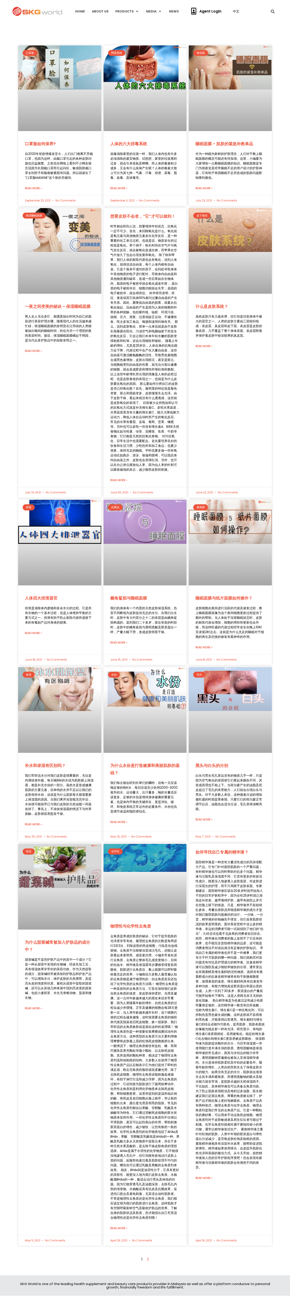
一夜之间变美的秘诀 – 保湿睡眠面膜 (58, 218)
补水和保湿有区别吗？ (45, 633)
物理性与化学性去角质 (130, 766)
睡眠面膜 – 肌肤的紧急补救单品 (224, 99)
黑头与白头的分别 (212, 633)
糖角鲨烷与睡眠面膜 (128, 510)
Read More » (33, 144)
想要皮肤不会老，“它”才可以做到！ (143, 172)
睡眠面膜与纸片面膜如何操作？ (224, 510)
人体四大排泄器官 (41, 510)
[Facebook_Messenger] (277, 1286)
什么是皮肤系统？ (212, 218)
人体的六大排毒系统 (128, 99)
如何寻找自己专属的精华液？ (222, 720)
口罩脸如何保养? (40, 99)
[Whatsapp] (277, 1272)
